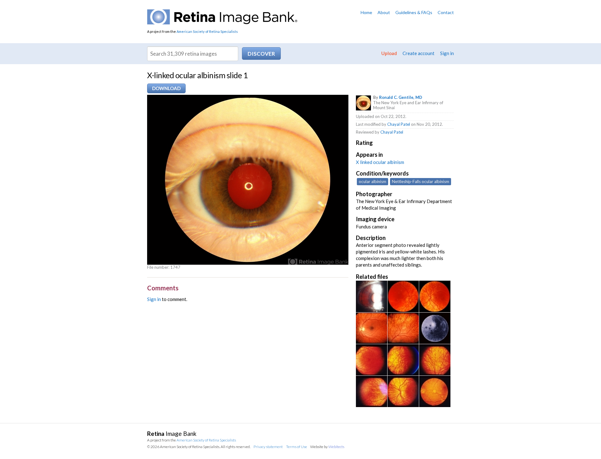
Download (166, 88)
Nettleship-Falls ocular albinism (420, 181)
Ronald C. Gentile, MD (400, 97)
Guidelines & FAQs (413, 12)
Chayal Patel (398, 124)
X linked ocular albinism (380, 162)
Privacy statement (268, 446)
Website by (327, 446)
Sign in (447, 53)
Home (366, 12)
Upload (389, 53)
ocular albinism (372, 181)
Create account (418, 53)
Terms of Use (296, 446)
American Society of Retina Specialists (207, 31)
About (384, 12)
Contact (446, 12)
